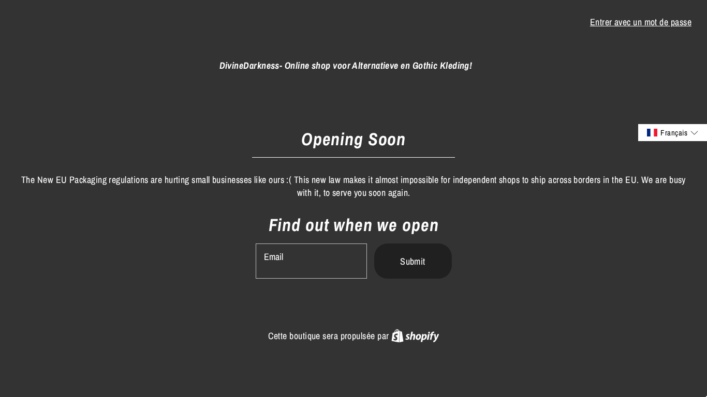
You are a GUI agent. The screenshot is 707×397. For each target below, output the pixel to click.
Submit (412, 261)
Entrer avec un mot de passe (640, 22)
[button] (672, 132)
